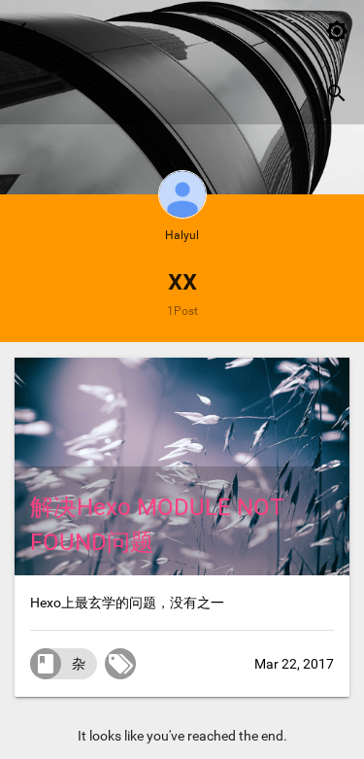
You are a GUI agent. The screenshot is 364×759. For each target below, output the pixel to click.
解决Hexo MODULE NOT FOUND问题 (156, 525)
